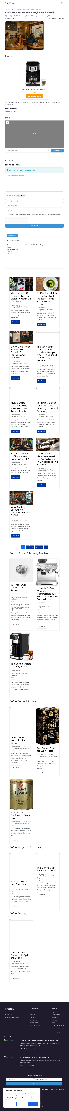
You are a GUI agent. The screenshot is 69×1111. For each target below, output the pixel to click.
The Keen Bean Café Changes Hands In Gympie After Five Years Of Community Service (47, 353)
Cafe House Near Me (13, 1017)
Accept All (33, 1104)
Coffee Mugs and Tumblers (20, 889)
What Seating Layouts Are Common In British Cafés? (21, 511)
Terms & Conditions (35, 1025)
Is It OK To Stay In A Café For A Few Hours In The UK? (21, 456)
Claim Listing (12, 236)
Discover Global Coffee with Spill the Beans (19, 955)
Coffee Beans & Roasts (19, 748)
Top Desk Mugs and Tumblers (19, 883)
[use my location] (49, 150)
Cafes (12, 9)
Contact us (33, 1017)
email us (9, 1014)
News (53, 1023)
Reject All (22, 1104)
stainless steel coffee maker (20, 607)
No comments (31, 1049)
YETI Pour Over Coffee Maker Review (18, 587)
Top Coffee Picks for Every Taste (46, 749)
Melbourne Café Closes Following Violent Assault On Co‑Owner (21, 297)
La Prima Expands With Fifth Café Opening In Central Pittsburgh (47, 407)
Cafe (17, 240)
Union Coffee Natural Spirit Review (18, 740)
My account (55, 1012)
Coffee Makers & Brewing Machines (19, 598)
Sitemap (58, 1032)
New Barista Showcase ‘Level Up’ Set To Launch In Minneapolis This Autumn (47, 459)
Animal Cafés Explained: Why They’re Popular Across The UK (19, 407)
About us (32, 1015)
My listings (55, 1017)
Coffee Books (16, 963)
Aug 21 (22, 1065)
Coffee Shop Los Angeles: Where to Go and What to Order (39, 1040)
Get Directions (57, 151)
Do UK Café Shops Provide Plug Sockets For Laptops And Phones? (20, 352)
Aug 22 (23, 1049)
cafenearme (16, 305)
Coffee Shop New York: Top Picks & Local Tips (34, 1057)
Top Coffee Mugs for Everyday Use (46, 869)
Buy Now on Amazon (34, 96)
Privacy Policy (34, 1020)
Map (7, 117)
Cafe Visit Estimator (58, 1025)
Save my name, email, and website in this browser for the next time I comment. (35, 215)
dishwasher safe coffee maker (20, 604)
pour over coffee (16, 605)
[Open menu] (62, 3)
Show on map (9, 18)
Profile (8, 56)
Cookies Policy (34, 1023)
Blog (25, 307)
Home (7, 9)
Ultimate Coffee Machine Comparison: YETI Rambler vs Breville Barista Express (47, 594)
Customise (11, 1104)
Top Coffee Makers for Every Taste (21, 665)
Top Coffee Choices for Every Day (20, 815)
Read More (15, 322)
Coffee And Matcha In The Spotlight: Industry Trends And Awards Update (47, 299)
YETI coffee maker (16, 608)
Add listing (55, 1020)
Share (62, 18)
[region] (21, 1098)
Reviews (9, 160)
